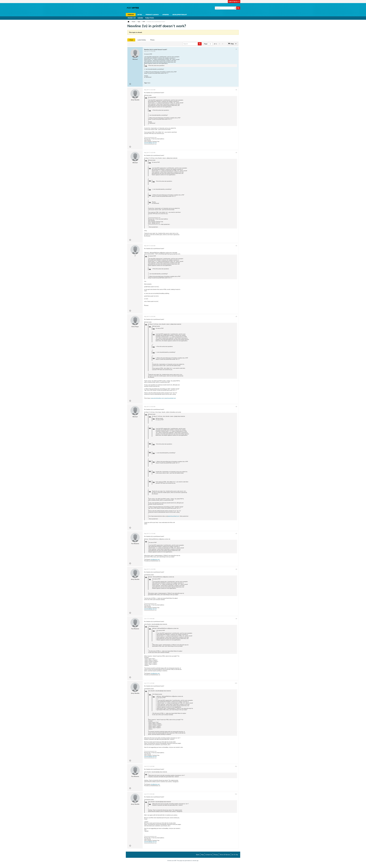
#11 (236, 766)
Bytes (197, 854)
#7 (236, 533)
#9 (236, 618)
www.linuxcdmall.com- (173, 516)
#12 (236, 794)
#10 (236, 683)
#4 (236, 245)
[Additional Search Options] (235, 8)
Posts (131, 40)
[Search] (238, 8)
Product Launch (152, 15)
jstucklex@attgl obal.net (150, 143)
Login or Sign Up (233, 1)
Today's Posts (149, 18)
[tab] (131, 39)
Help (202, 854)
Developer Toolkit (180, 15)
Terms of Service (225, 854)
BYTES (140, 15)
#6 (236, 406)
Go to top (235, 854)
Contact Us (208, 854)
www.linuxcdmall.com (170, 398)
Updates (165, 15)
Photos (152, 40)
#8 (236, 569)
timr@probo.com (155, 559)
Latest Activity (142, 40)
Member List (132, 18)
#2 (236, 89)
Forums (131, 15)
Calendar (140, 18)
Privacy (216, 854)
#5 (236, 316)
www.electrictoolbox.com (157, 398)
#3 (236, 152)
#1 (236, 49)
